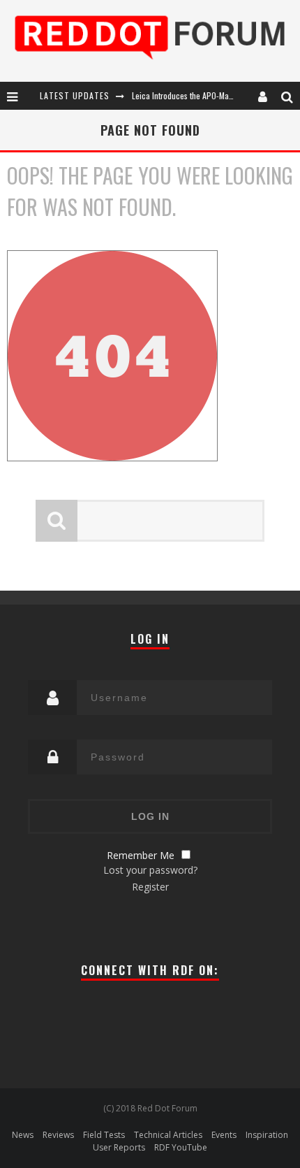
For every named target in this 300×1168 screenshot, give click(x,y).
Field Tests (104, 1135)
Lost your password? (150, 870)
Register (150, 886)
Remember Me (140, 855)
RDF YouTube (180, 1147)
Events (224, 1135)
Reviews (58, 1135)
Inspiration (267, 1135)
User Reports (119, 1147)
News (22, 1135)
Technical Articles (168, 1135)
